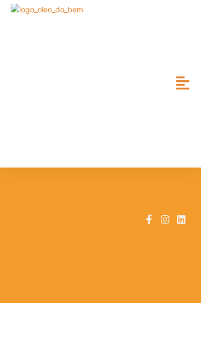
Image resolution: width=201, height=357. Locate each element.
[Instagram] (165, 219)
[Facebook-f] (149, 219)
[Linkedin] (181, 219)
